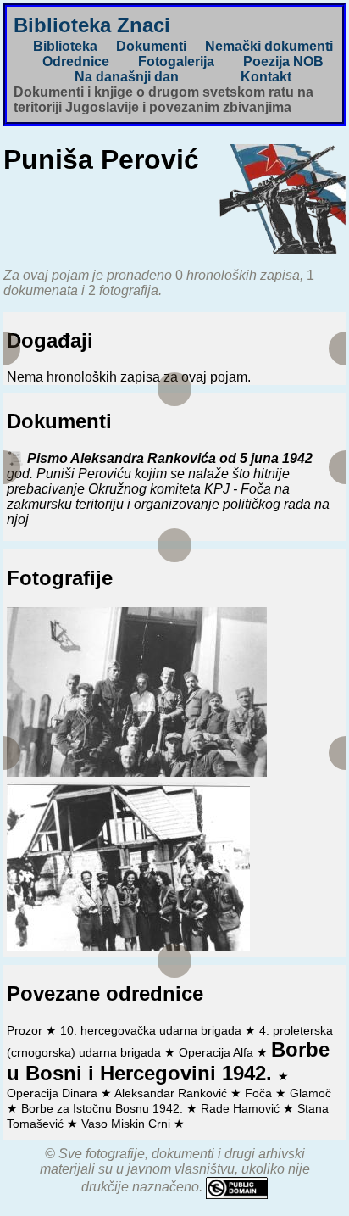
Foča (260, 1093)
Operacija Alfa (218, 1052)
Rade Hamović (242, 1108)
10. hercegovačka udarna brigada (152, 1030)
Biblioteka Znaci (92, 25)
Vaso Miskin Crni (127, 1123)
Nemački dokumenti (269, 46)
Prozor (26, 1030)
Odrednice (75, 61)
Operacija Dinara (54, 1093)
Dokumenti (151, 46)
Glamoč (310, 1093)
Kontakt (266, 77)
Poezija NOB (283, 61)
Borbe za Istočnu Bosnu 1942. (103, 1108)
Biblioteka (65, 46)
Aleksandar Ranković (172, 1093)
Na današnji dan (127, 77)
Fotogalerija (176, 61)
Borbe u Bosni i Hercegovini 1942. (168, 1061)
